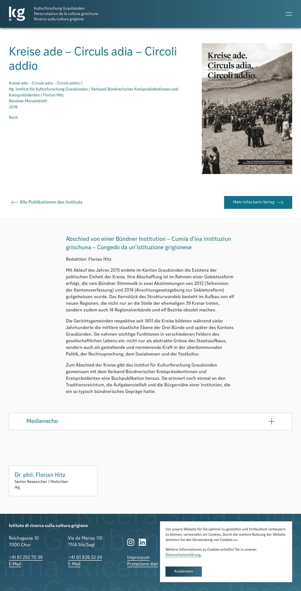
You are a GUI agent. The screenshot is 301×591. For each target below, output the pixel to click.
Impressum (138, 557)
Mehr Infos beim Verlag (254, 202)
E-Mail (15, 564)
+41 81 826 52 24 (85, 557)
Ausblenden (183, 571)
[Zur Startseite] (53, 14)
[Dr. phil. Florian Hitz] (53, 481)
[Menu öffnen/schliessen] (289, 14)
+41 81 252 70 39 (26, 557)
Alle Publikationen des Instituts (51, 202)
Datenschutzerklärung (183, 555)
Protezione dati (142, 564)
